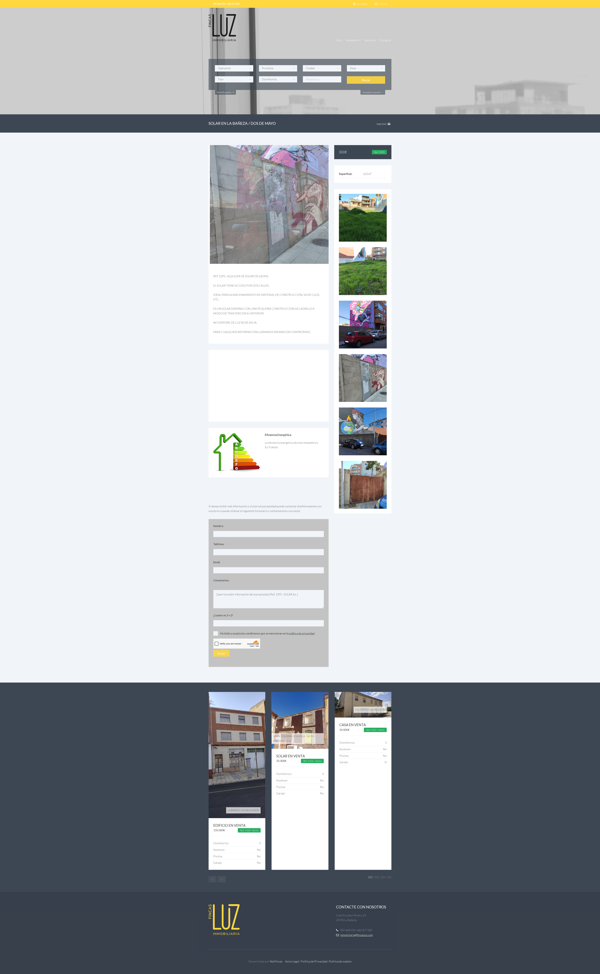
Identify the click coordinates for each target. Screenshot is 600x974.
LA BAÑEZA (234, 810)
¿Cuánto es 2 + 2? (223, 615)
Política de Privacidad (314, 961)
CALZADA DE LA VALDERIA (369, 709)
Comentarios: (221, 580)
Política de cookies (340, 961)
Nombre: (218, 525)
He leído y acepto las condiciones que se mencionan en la (267, 633)
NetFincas (276, 961)
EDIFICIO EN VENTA (229, 825)
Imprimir (382, 124)
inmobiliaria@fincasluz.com (356, 935)
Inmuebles (352, 40)
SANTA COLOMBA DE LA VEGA (289, 736)
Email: (216, 562)
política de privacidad (302, 633)
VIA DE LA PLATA (250, 810)
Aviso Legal (292, 961)
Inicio (339, 40)
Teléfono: (218, 544)
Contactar (385, 40)
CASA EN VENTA (352, 725)
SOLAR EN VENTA (290, 756)
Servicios (369, 40)
